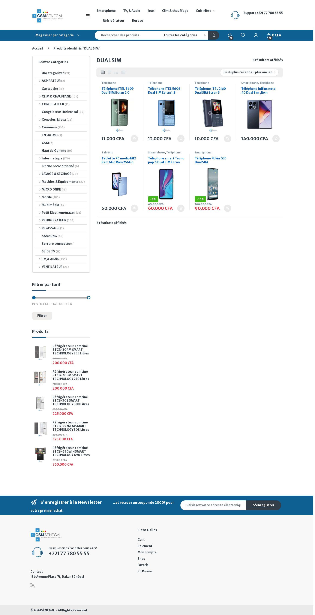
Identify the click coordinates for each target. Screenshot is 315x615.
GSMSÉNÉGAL (44, 610)
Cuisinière (203, 11)
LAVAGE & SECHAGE (60, 174)
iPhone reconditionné (60, 166)
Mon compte (147, 552)
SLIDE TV (51, 251)
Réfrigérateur (113, 20)
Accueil (37, 48)
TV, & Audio (131, 11)
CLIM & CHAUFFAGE (60, 96)
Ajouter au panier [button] (132, 138)
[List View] (116, 72)
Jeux (151, 11)
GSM (47, 143)
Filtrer (42, 316)
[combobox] (128, 35)
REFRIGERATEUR (58, 220)
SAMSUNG (52, 236)
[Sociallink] (32, 585)
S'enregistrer (263, 505)
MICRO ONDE (54, 189)
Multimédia (54, 205)
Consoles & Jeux (57, 120)
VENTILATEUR (55, 267)
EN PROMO (52, 135)
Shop (141, 559)
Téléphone (109, 82)
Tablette (107, 152)
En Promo (145, 571)
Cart (141, 540)
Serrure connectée (58, 244)
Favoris (143, 565)
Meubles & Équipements (63, 182)
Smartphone (106, 11)
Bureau (137, 20)
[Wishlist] (242, 35)
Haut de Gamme (57, 151)
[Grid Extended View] (109, 72)
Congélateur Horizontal (63, 112)
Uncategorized (56, 73)
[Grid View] (103, 72)
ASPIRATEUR (53, 81)
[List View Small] (123, 72)
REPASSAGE (53, 228)
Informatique (56, 158)
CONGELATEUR (56, 104)
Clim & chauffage (175, 11)
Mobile (51, 197)
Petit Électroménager (61, 212)
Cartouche (53, 89)
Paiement (145, 546)
